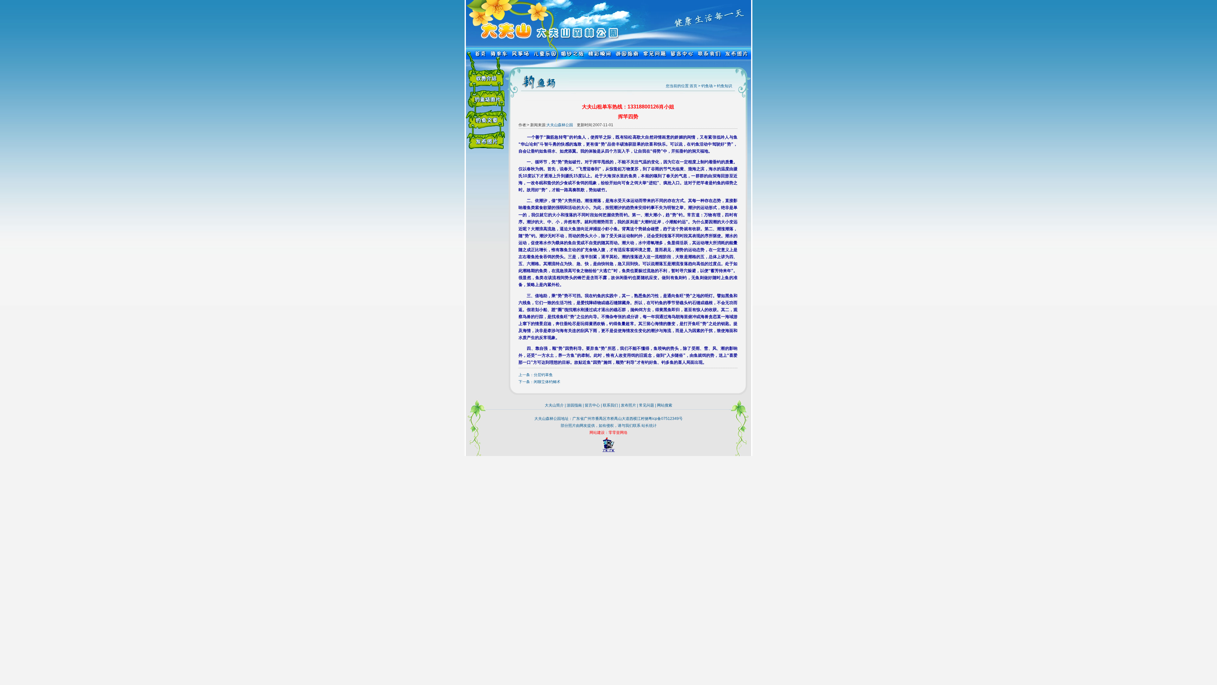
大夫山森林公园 (559, 125)
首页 (693, 86)
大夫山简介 (554, 405)
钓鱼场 (707, 86)
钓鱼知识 (724, 86)
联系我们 (610, 405)
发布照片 (628, 405)
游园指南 (574, 405)
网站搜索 (664, 405)
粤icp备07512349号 (665, 418)
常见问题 (646, 405)
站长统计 (649, 425)
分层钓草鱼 (543, 375)
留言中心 (592, 405)
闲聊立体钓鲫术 (547, 382)
